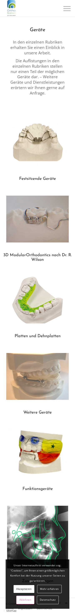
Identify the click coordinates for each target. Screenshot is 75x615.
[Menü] (63, 8)
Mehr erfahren (49, 589)
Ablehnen (25, 599)
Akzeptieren (24, 589)
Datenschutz (48, 599)
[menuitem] (10, 611)
